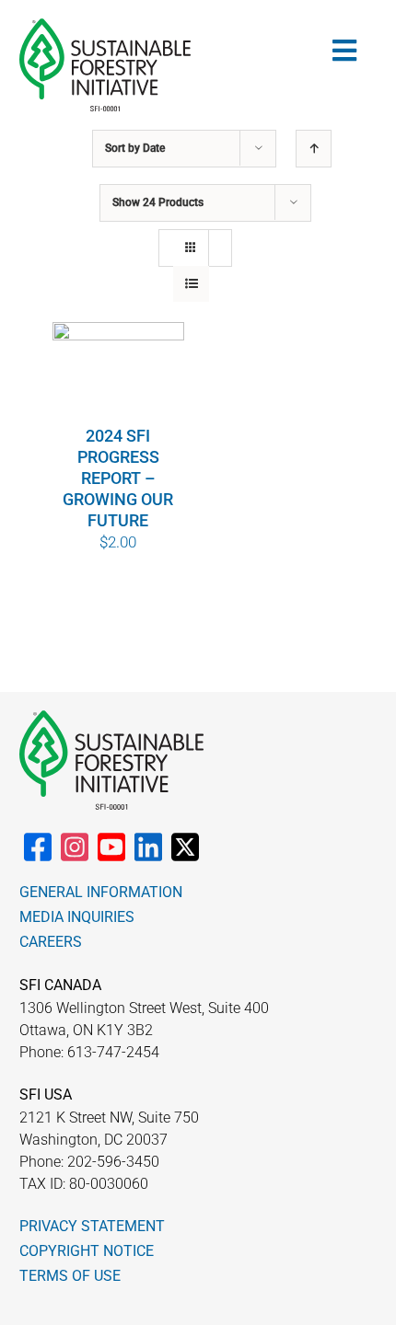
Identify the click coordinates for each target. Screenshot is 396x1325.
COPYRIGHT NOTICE (86, 1251)
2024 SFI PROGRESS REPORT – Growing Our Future (118, 478)
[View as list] (191, 284)
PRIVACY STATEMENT (92, 1226)
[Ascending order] (314, 148)
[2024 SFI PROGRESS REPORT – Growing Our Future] (119, 372)
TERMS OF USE (70, 1276)
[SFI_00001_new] (105, 26)
